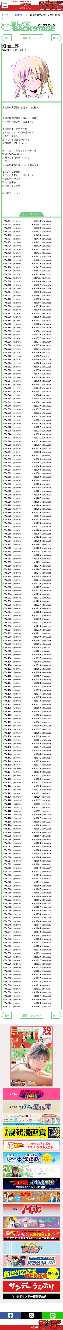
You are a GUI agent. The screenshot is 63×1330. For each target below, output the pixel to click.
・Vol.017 (41, 978)
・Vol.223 (41, 612)
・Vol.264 (12, 541)
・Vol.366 (12, 359)
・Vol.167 (41, 711)
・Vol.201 (41, 651)
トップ (5, 15)
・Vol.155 (41, 733)
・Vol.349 (41, 388)
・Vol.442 (12, 224)
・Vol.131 (41, 775)
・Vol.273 (41, 523)
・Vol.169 (41, 708)
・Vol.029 (41, 957)
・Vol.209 (41, 637)
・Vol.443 (41, 221)
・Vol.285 (41, 502)
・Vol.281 (41, 509)
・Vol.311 (41, 455)
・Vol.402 (12, 295)
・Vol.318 (12, 445)
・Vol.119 (41, 797)
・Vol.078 (12, 871)
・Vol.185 (41, 679)
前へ (7, 38)
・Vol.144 (12, 754)
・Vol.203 (41, 647)
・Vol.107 (41, 818)
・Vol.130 (12, 779)
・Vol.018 (12, 978)
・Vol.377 (41, 338)
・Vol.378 (12, 338)
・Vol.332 (12, 420)
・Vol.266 (12, 537)
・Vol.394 (12, 310)
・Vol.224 (12, 612)
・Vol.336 (12, 413)
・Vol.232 (12, 598)
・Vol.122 (12, 793)
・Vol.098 (12, 836)
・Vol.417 (41, 267)
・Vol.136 (12, 768)
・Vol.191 (41, 669)
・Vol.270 (12, 530)
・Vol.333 (41, 416)
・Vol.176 (12, 697)
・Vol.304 (12, 470)
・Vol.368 (12, 356)
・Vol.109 (41, 814)
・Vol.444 (12, 221)
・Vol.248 (12, 569)
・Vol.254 (12, 559)
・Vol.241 (41, 580)
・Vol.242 (12, 580)
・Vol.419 (41, 263)
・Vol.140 (12, 761)
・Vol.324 (12, 434)
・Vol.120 (12, 797)
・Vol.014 (12, 985)
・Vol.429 (41, 246)
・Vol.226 (12, 608)
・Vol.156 (12, 733)
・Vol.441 (41, 224)
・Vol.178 (12, 694)
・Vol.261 (41, 544)
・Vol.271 (41, 526)
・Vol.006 (12, 999)
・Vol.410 (12, 281)
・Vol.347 (41, 391)
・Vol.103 (41, 825)
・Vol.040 (12, 939)
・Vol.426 (12, 253)
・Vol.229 (41, 601)
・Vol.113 (41, 807)
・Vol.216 (12, 626)
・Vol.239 (41, 583)
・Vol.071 (41, 882)
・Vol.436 (12, 235)
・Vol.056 (12, 910)
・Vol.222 (12, 615)
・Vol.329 (41, 423)
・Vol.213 (41, 630)
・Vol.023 (41, 967)
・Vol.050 (12, 921)
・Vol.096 (12, 839)
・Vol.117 (41, 800)
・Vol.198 (12, 658)
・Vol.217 (41, 623)
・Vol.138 (12, 765)
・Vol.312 (12, 455)
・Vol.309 (41, 459)
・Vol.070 (12, 886)
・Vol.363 (41, 363)
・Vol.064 (12, 896)
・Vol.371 (41, 349)
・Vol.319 (41, 441)
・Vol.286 (12, 502)
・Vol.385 (41, 324)
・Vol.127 (41, 782)
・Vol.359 (41, 370)
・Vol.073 (41, 878)
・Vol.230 (12, 601)
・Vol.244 (12, 576)
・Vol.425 (41, 253)
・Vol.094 (12, 843)
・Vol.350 (12, 388)
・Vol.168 (12, 711)
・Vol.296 (12, 484)
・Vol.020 (12, 974)
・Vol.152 (12, 740)
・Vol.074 (12, 878)
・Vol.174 (12, 701)
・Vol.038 (12, 942)
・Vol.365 (41, 359)
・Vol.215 (41, 626)
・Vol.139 (41, 761)
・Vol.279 (41, 512)
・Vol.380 (12, 335)
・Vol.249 (41, 566)
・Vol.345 (41, 395)
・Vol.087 (41, 853)
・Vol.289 (41, 495)
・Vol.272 (12, 526)
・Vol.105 (41, 822)
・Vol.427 (41, 249)
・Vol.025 (41, 964)
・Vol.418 (12, 267)
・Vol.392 (12, 313)
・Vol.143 (41, 754)
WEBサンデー (50, 5)
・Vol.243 (41, 576)
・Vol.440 (12, 228)
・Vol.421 (41, 260)
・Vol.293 (41, 487)
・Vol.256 (12, 555)
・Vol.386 (12, 324)
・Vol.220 (12, 619)
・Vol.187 (41, 676)
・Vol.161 (41, 722)
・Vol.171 (41, 704)
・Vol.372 (12, 349)
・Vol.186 (12, 679)
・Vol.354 (12, 381)
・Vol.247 (41, 569)
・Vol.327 (41, 427)
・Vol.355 (41, 377)
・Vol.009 (41, 992)
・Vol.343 (41, 398)
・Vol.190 (12, 672)
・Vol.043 (41, 932)
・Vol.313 (41, 452)
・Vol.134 (12, 772)
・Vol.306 (12, 466)
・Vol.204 (12, 647)
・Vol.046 (12, 928)
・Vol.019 (41, 974)
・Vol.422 (12, 260)
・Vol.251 (41, 562)
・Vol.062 (12, 900)
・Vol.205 (41, 644)
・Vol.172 (12, 704)
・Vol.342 (12, 402)
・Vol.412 (12, 278)
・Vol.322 (12, 438)
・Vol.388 (12, 320)
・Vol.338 (12, 409)
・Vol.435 (41, 235)
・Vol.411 (41, 278)
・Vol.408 (12, 285)
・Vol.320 (12, 441)
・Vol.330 (12, 423)
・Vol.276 (12, 519)
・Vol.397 (41, 303)
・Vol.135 (41, 768)
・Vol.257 (41, 551)
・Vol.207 (41, 640)
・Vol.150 (12, 743)
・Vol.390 (12, 317)
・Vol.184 (12, 683)
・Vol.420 (12, 263)
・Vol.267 (41, 534)
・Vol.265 (41, 537)
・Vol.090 (12, 850)
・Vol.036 (12, 946)
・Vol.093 (41, 843)
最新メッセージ (31, 38)
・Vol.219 (41, 619)
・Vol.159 (41, 726)
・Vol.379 (41, 335)
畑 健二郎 (19, 15)
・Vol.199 (41, 654)
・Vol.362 (12, 367)
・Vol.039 (41, 939)
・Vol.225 (41, 608)
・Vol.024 (12, 967)
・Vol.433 (41, 239)
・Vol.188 (12, 676)
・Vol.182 (12, 686)
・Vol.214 (12, 630)
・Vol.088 (12, 853)
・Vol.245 (41, 573)
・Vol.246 (12, 573)
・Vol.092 (12, 846)
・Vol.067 (41, 889)
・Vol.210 (12, 637)
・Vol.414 (12, 274)
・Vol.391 (41, 313)
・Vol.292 (12, 491)
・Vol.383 (41, 327)
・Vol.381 (41, 331)
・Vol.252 (12, 562)
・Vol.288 (12, 498)
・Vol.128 (12, 782)
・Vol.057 (41, 907)
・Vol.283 (41, 505)
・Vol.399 (41, 299)
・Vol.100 (12, 832)
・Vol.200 (12, 654)
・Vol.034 (12, 950)
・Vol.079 (41, 868)
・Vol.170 (12, 708)
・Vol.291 (41, 491)
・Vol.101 (41, 829)
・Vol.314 (12, 452)
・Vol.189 (41, 672)
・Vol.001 (41, 1006)
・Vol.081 (41, 864)
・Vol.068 (12, 889)
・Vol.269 (41, 530)
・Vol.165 (41, 715)
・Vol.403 (41, 292)
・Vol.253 (41, 559)
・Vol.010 (12, 992)
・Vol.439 (41, 228)
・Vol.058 (12, 907)
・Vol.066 (12, 893)
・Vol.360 (12, 370)
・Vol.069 (41, 886)
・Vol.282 (12, 509)
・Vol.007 (41, 996)
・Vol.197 (41, 658)
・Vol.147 (41, 747)
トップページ (46, 1324)
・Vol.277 (41, 516)
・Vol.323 (41, 434)
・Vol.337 (41, 409)
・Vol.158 (12, 729)
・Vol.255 (41, 555)
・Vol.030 (12, 957)
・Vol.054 (12, 914)
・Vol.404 (12, 292)
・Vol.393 (41, 310)
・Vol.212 (12, 633)
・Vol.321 (41, 438)
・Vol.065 (41, 893)
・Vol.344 (12, 398)
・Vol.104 (12, 825)
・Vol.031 (41, 953)
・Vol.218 (12, 623)
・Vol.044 (12, 932)
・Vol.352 (12, 384)
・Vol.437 (41, 231)
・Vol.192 (12, 669)
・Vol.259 (41, 548)
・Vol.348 (12, 391)
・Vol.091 (41, 846)
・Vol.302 (12, 473)
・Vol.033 (41, 950)
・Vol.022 (12, 971)
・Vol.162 (12, 722)
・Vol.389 (41, 317)
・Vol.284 (12, 505)
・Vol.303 (41, 470)
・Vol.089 (41, 850)
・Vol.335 (41, 413)
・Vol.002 (12, 1006)
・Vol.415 (41, 271)
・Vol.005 (41, 999)
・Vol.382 (12, 331)
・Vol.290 (12, 495)
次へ (55, 38)
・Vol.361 (41, 367)
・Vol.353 (41, 381)
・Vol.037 (41, 942)
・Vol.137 (41, 765)
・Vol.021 (41, 971)
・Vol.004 (12, 1003)
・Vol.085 (41, 857)
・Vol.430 (12, 246)
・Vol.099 (41, 832)
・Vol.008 (12, 996)
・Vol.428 (12, 249)
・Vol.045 (41, 928)
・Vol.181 (41, 686)
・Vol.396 (12, 306)
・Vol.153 (41, 736)
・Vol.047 (41, 925)
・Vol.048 (12, 925)
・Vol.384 (12, 327)
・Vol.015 (41, 981)
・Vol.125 (41, 786)
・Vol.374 (12, 345)
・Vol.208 (12, 640)
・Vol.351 (41, 384)
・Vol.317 (41, 445)
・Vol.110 (12, 814)
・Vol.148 (12, 747)
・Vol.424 (12, 256)
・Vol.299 (41, 477)
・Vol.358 (12, 374)
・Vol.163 (41, 718)
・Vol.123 (41, 790)
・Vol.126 (12, 786)
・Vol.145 (41, 750)
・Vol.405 (41, 288)
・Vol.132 (12, 775)
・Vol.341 (41, 402)
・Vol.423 (41, 256)
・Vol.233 (41, 594)
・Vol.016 (12, 981)
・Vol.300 (12, 477)
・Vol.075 (41, 875)
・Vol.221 (41, 615)
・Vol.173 (41, 701)
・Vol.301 (41, 473)
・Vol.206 (12, 644)
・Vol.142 (12, 758)
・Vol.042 (12, 935)
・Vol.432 (12, 242)
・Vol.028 (12, 960)
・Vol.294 (12, 487)
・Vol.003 (41, 1003)
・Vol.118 (12, 800)
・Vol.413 (41, 274)
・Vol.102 (12, 829)
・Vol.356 (12, 377)
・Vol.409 (41, 281)
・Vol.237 (41, 587)
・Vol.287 (41, 498)
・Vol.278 (12, 516)
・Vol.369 (41, 352)
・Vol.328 (12, 427)
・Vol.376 (12, 342)
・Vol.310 (12, 459)
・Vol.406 (12, 288)
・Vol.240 (12, 583)
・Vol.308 (12, 462)
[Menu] (4, 5)
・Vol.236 (12, 590)
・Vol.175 (41, 697)
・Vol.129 (41, 779)
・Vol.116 (12, 804)
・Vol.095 (41, 839)
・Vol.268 (12, 534)
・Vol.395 (41, 306)
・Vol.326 (12, 431)
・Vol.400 (12, 299)
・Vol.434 (12, 239)
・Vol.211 (41, 633)
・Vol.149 (41, 743)
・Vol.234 (12, 594)
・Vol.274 (12, 523)
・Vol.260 (12, 548)
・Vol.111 (41, 811)
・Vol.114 (12, 807)
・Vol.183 (41, 683)
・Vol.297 (41, 480)
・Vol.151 (41, 740)
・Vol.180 (12, 690)
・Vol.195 (41, 662)
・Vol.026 (12, 964)
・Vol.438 (12, 231)
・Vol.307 (41, 462)
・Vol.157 (41, 729)
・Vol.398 (12, 303)
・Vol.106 (12, 822)
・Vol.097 (41, 836)
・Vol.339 (41, 406)
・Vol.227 (41, 605)
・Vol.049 (41, 921)
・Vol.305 (41, 466)
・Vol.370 (12, 352)
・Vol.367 (41, 356)
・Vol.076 (12, 875)
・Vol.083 (41, 861)
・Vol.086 (12, 857)
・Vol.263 (41, 541)
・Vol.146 (12, 750)
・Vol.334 (12, 416)
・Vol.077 (41, 871)
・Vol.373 (41, 345)
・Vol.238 (12, 587)
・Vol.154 (12, 736)
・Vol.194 (12, 665)
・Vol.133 (41, 772)
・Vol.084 (12, 861)
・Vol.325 (41, 431)
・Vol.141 (41, 758)
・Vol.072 (12, 882)
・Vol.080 (12, 868)
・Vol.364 (12, 363)
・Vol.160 (12, 726)
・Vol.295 (41, 484)
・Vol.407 (41, 285)
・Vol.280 (12, 512)
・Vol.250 (12, 566)
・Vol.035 (41, 946)
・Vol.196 (12, 662)
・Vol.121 (41, 793)
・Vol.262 (12, 544)
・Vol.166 (12, 715)
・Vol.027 (41, 960)
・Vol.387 (41, 320)
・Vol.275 (41, 519)
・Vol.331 (41, 420)
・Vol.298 (12, 480)
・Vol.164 (12, 718)
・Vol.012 (12, 989)
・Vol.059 (41, 903)
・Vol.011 (41, 989)
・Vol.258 (12, 551)
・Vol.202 (12, 651)
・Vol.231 (41, 598)
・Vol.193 (41, 665)
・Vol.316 (12, 448)
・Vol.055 (41, 910)
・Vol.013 (41, 985)
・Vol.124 (12, 790)
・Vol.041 (41, 935)
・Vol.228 (12, 605)
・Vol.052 (12, 917)
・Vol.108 (12, 818)
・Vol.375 (41, 342)
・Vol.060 (12, 903)
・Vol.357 (41, 374)
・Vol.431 (41, 242)
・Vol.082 (12, 864)
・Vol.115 (41, 804)
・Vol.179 (41, 690)
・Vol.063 (41, 896)
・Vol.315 (41, 448)
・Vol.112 (12, 811)
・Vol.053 (41, 914)
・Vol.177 (41, 694)
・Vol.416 (12, 271)
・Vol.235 (41, 590)
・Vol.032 (12, 953)
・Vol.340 (12, 406)
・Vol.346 (12, 395)
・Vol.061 (41, 900)
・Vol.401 (41, 295)
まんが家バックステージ (28, 26)
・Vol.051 (41, 917)
